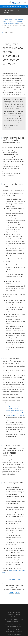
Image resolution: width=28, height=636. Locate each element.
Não (17, 592)
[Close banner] (26, 6)
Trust (15, 617)
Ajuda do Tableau (8, 19)
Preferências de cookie (13, 619)
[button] (3, 32)
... (14, 21)
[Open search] (25, 2)
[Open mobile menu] (3, 2)
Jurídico (10, 609)
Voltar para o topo (15, 579)
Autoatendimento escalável (15, 415)
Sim (11, 592)
